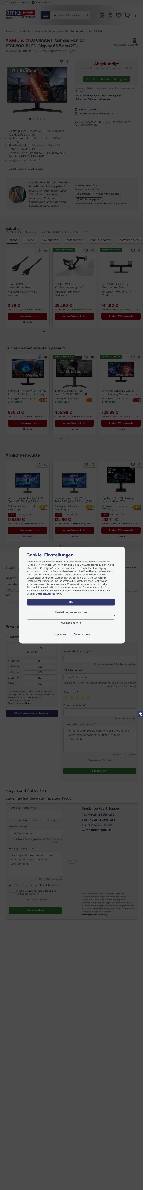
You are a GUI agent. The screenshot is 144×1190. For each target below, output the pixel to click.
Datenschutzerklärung (48, 594)
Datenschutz (82, 634)
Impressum (61, 634)
